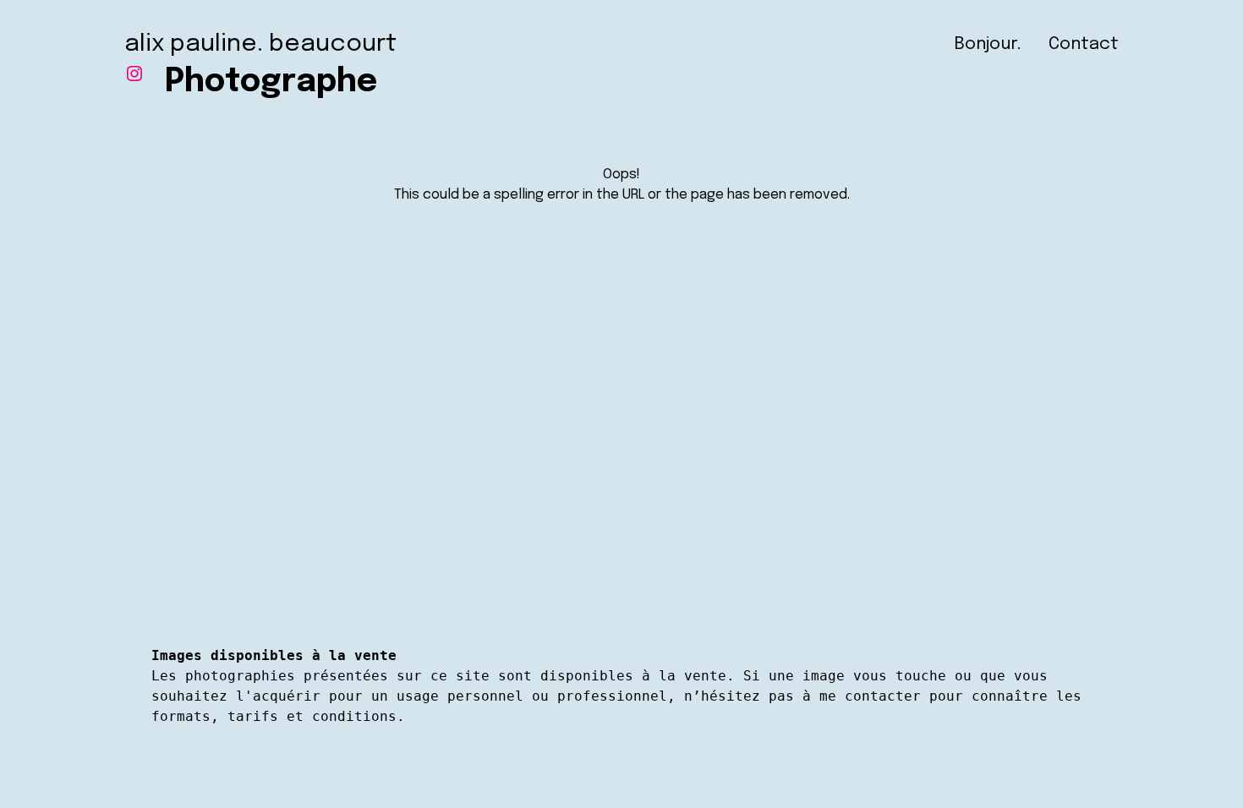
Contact (1084, 44)
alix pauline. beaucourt (260, 44)
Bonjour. (988, 44)
